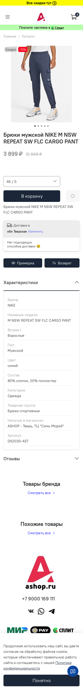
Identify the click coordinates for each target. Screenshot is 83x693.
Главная (9, 36)
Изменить (35, 231)
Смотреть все (40, 492)
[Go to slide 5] (48, 126)
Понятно (42, 680)
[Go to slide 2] (38, 126)
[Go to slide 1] (35, 126)
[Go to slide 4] (44, 126)
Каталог (28, 36)
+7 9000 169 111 (38, 599)
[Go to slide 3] (41, 126)
